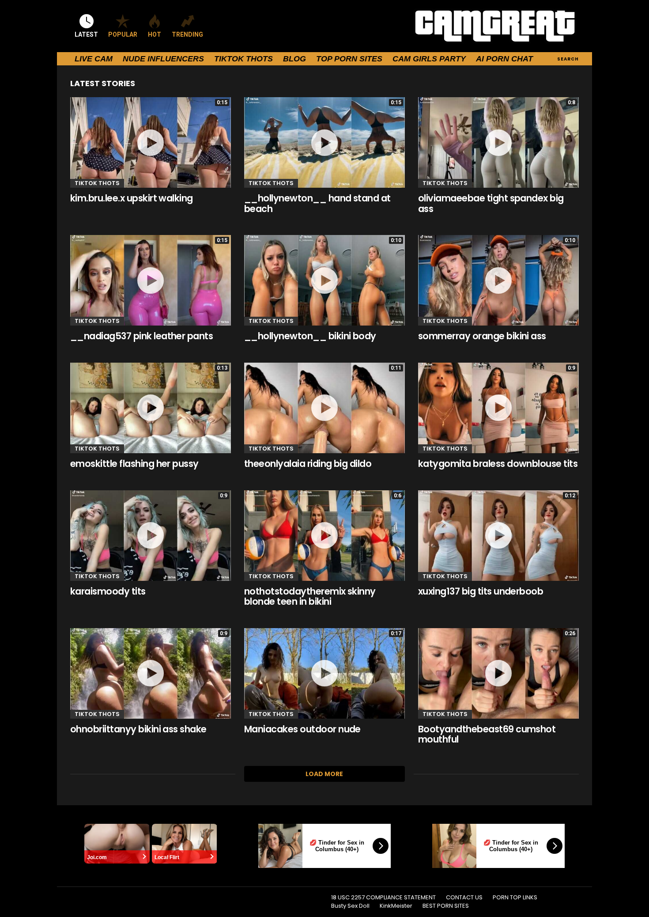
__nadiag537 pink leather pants (141, 336)
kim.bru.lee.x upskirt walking (131, 198)
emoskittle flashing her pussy (134, 463)
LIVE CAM (94, 58)
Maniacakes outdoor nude (302, 729)
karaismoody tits (108, 591)
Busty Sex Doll (350, 905)
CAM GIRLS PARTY (429, 58)
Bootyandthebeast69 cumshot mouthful (486, 734)
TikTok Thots (243, 58)
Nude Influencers (163, 58)
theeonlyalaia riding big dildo (307, 463)
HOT (154, 34)
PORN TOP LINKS (515, 897)
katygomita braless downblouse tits (497, 463)
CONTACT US (464, 897)
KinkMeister (396, 905)
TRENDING (187, 34)
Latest (86, 34)
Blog (294, 58)
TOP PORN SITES (349, 58)
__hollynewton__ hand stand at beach (317, 203)
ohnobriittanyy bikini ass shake (138, 729)
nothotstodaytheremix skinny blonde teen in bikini (310, 596)
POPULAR (122, 34)
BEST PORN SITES (446, 905)
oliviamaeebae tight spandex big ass (491, 203)
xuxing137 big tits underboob (480, 591)
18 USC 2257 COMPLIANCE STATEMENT (383, 897)
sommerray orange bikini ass (482, 336)
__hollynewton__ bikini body (310, 336)
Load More (324, 773)
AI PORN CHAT (504, 58)
